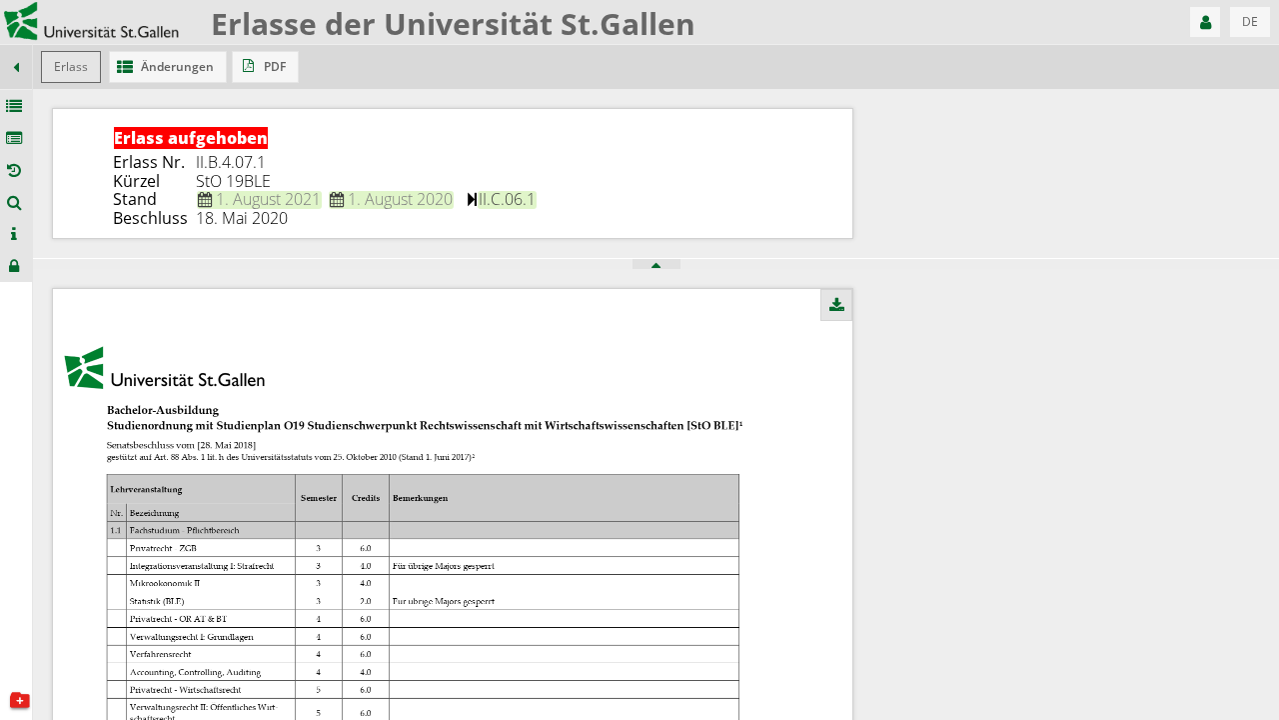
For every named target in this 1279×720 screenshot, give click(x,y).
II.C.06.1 (507, 199)
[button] (1205, 22)
